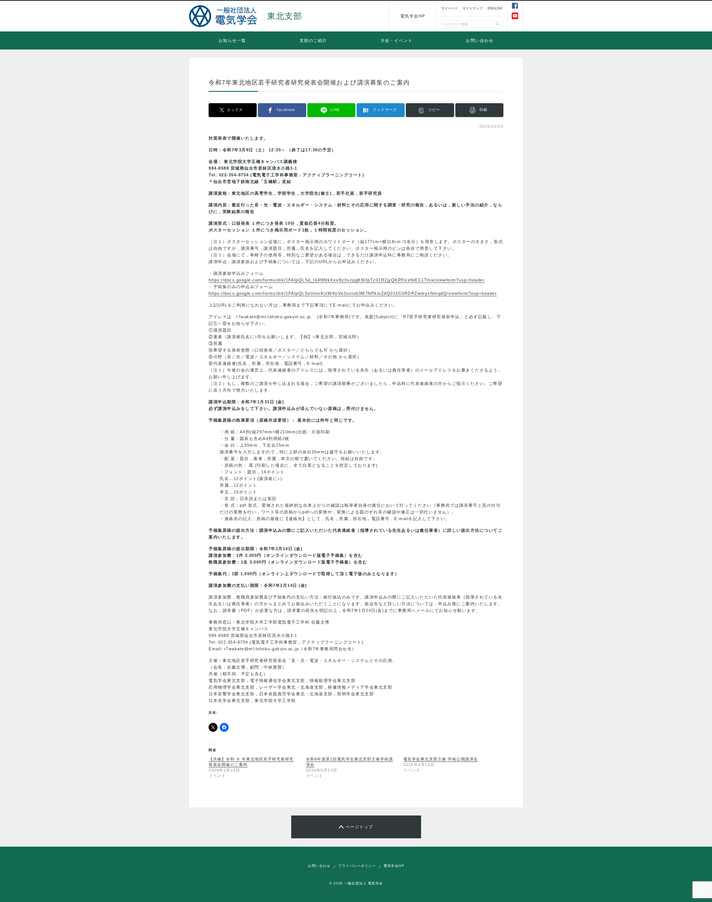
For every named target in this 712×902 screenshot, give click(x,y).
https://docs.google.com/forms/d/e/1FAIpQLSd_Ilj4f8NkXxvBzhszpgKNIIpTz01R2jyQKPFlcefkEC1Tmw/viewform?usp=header (346, 280)
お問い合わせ (479, 40)
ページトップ (359, 826)
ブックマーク (385, 110)
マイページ (449, 8)
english (495, 8)
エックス (235, 110)
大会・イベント (396, 40)
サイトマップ (473, 8)
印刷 (483, 110)
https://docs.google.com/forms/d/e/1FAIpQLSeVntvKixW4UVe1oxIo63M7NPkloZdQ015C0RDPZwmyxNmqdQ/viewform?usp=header (353, 293)
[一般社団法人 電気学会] (224, 16)
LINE (335, 110)
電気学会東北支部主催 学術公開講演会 (440, 759)
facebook (286, 110)
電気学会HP (412, 16)
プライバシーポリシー (357, 866)
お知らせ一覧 (232, 40)
